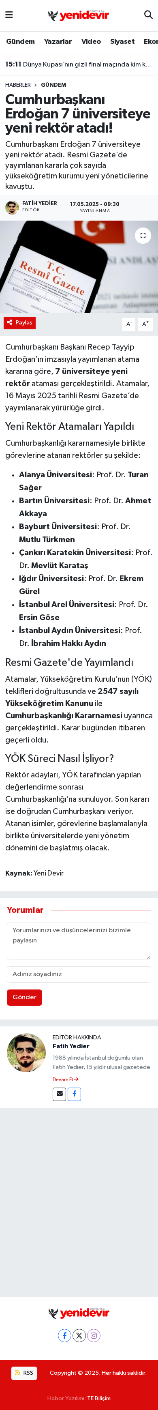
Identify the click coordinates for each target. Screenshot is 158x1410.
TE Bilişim (99, 1398)
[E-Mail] (59, 1094)
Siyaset (122, 41)
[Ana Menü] (9, 15)
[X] (79, 1335)
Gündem (20, 41)
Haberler (18, 85)
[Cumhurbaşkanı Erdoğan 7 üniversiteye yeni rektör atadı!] (79, 267)
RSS (27, 1373)
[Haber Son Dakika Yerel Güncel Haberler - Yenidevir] (78, 15)
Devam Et (63, 1079)
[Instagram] (93, 1335)
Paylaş (24, 323)
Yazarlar (58, 41)
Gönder (24, 997)
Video (91, 41)
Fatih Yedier (71, 1046)
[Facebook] (74, 1094)
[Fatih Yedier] (26, 1052)
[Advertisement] (79, 1201)
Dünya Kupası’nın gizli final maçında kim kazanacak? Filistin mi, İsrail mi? (79, 64)
